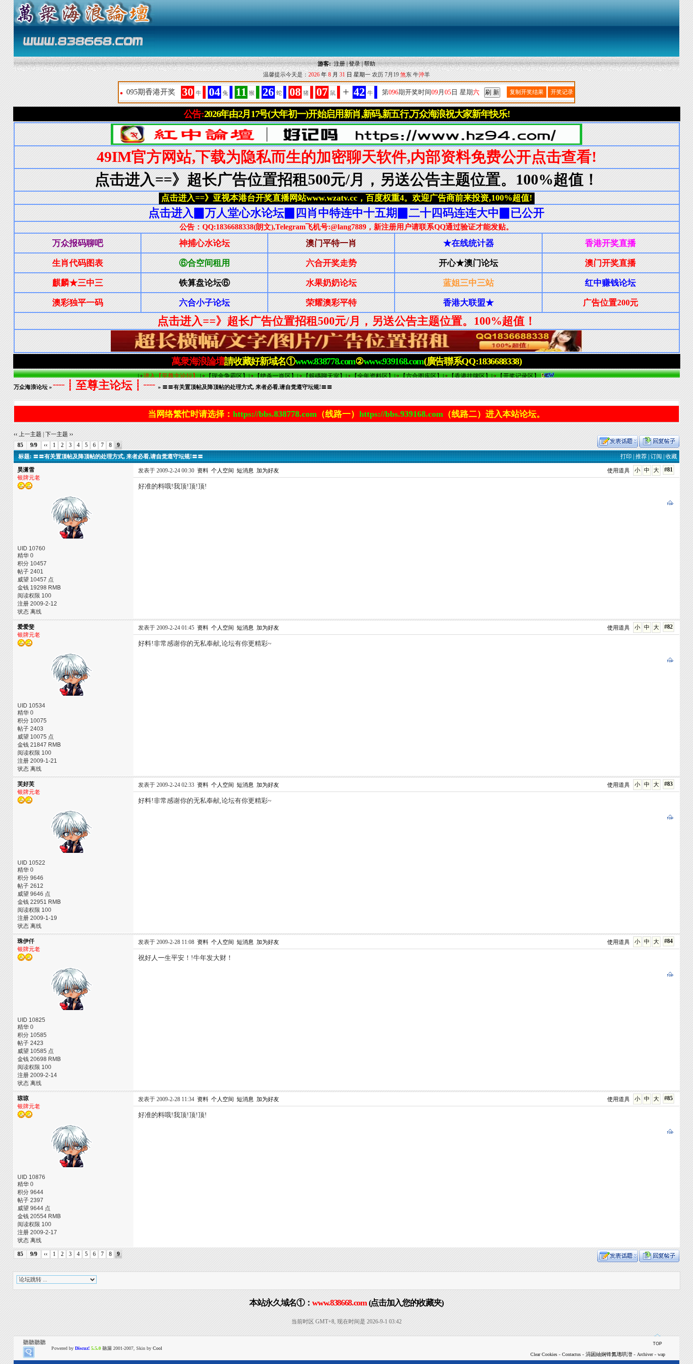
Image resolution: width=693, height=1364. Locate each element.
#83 (668, 784)
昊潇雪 (25, 469)
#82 (668, 626)
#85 (668, 1098)
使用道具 (618, 470)
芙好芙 (25, 784)
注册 (339, 63)
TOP (657, 1343)
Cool (157, 1348)
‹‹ (46, 445)
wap (661, 1354)
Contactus (571, 1354)
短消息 (245, 470)
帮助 (369, 63)
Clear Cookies (543, 1354)
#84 (668, 941)
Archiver (645, 1354)
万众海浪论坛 (31, 387)
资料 (202, 470)
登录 (354, 63)
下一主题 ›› (59, 434)
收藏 (671, 456)
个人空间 (222, 470)
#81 (668, 469)
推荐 (641, 456)
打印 (626, 456)
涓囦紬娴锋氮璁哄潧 (609, 1354)
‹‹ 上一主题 (27, 434)
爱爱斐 (25, 626)
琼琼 (23, 1098)
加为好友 (267, 470)
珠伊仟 (25, 941)
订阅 (656, 456)
